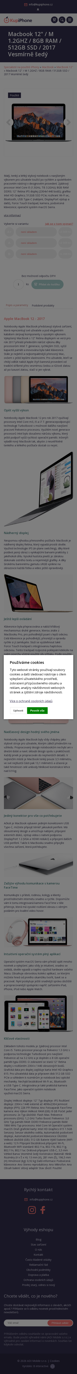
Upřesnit (18, 710)
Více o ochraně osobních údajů (31, 701)
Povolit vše (37, 710)
